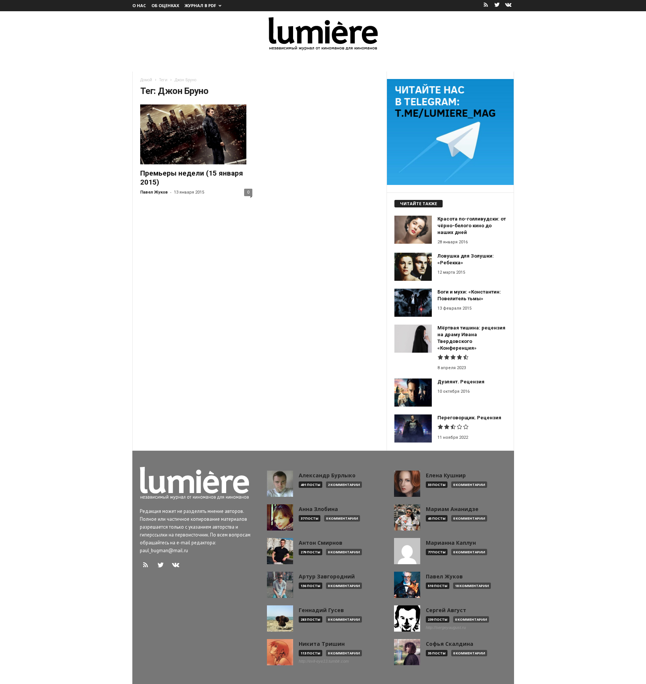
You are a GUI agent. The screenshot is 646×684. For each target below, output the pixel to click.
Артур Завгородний (327, 576)
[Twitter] (497, 5)
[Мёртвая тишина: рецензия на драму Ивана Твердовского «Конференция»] (413, 339)
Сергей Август (446, 610)
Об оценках (165, 5)
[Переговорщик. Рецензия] (413, 428)
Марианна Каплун (451, 542)
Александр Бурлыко (327, 475)
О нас (139, 5)
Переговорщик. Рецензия (469, 417)
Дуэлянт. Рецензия (461, 381)
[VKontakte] (508, 5)
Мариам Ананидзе (452, 509)
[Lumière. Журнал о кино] (323, 33)
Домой (146, 79)
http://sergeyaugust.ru (446, 627)
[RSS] (486, 5)
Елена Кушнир (446, 475)
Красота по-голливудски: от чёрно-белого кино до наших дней (471, 225)
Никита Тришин (322, 644)
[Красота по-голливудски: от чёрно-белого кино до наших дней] (413, 230)
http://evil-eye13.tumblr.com (324, 661)
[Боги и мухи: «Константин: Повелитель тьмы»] (413, 303)
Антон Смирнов (320, 542)
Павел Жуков (154, 192)
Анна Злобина (318, 509)
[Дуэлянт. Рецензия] (413, 393)
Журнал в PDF (200, 5)
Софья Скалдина (449, 644)
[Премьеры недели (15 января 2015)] (196, 134)
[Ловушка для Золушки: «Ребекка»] (413, 267)
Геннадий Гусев (321, 610)
